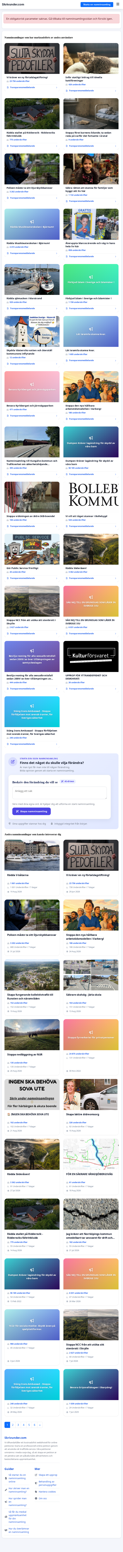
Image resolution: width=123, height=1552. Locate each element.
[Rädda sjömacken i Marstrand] (32, 288)
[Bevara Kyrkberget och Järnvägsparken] (32, 395)
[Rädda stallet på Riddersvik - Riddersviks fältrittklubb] (32, 124)
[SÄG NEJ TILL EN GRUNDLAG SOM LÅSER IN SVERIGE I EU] (91, 611)
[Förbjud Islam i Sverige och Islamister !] (91, 288)
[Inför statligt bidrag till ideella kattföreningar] (91, 69)
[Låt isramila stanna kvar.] (91, 340)
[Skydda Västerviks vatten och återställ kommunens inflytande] (32, 341)
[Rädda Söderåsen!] (91, 558)
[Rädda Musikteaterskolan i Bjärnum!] (32, 233)
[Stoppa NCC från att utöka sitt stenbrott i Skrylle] (32, 611)
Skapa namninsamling (33, 811)
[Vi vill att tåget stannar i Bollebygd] (91, 506)
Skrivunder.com (13, 4)
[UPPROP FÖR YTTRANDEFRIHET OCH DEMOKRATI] (91, 666)
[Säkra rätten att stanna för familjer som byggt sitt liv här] (91, 179)
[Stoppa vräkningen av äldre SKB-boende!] (32, 506)
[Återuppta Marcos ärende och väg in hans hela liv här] (91, 234)
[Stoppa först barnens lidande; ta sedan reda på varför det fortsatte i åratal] (91, 124)
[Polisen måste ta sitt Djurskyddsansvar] (32, 178)
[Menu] (118, 4)
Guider (9, 1469)
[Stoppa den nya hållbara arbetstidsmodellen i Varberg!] (91, 397)
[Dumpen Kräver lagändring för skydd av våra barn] (91, 452)
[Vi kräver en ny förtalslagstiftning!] (32, 67)
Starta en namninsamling (97, 4)
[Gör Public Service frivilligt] (32, 558)
